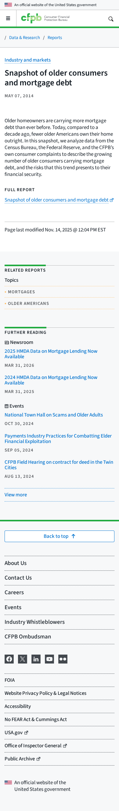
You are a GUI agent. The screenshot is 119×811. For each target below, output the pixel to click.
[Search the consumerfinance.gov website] (111, 18)
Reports (55, 37)
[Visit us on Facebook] (9, 658)
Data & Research (24, 37)
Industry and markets (28, 60)
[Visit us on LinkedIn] (36, 658)
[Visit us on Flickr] (62, 658)
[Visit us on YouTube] (49, 658)
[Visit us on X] (22, 658)
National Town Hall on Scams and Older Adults (54, 414)
